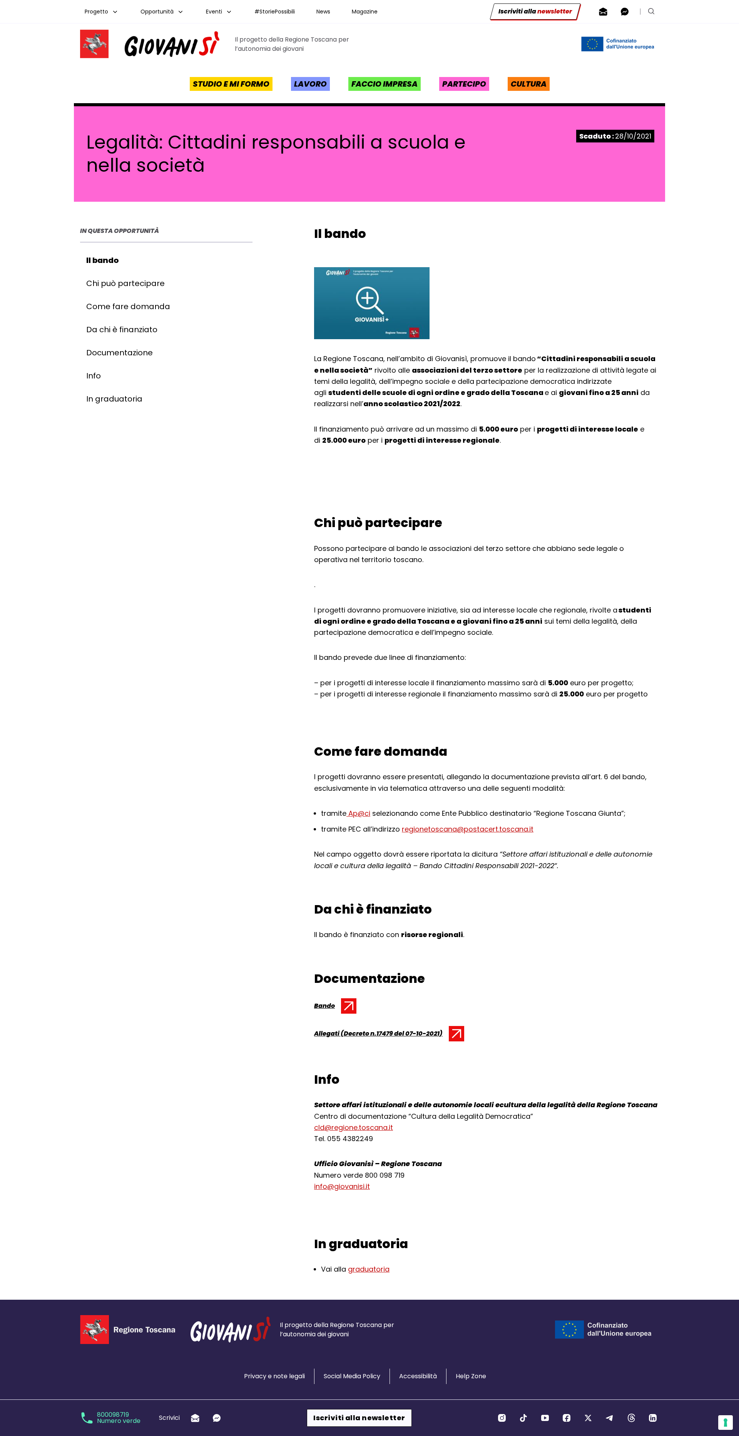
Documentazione (119, 352)
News (323, 11)
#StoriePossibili (274, 11)
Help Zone (471, 1376)
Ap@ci (358, 813)
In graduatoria (114, 398)
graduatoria (369, 1269)
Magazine (365, 11)
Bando (333, 1007)
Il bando (102, 260)
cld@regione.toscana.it (353, 1127)
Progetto (96, 11)
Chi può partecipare (125, 283)
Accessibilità (418, 1376)
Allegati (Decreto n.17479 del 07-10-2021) (378, 1035)
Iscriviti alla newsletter (359, 1418)
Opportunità (157, 11)
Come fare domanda (128, 306)
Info (93, 375)
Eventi (214, 11)
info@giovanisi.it (342, 1186)
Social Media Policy (352, 1376)
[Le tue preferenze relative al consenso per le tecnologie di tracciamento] (725, 1422)
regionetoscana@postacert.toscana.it (467, 829)
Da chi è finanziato (121, 329)
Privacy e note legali (274, 1376)
